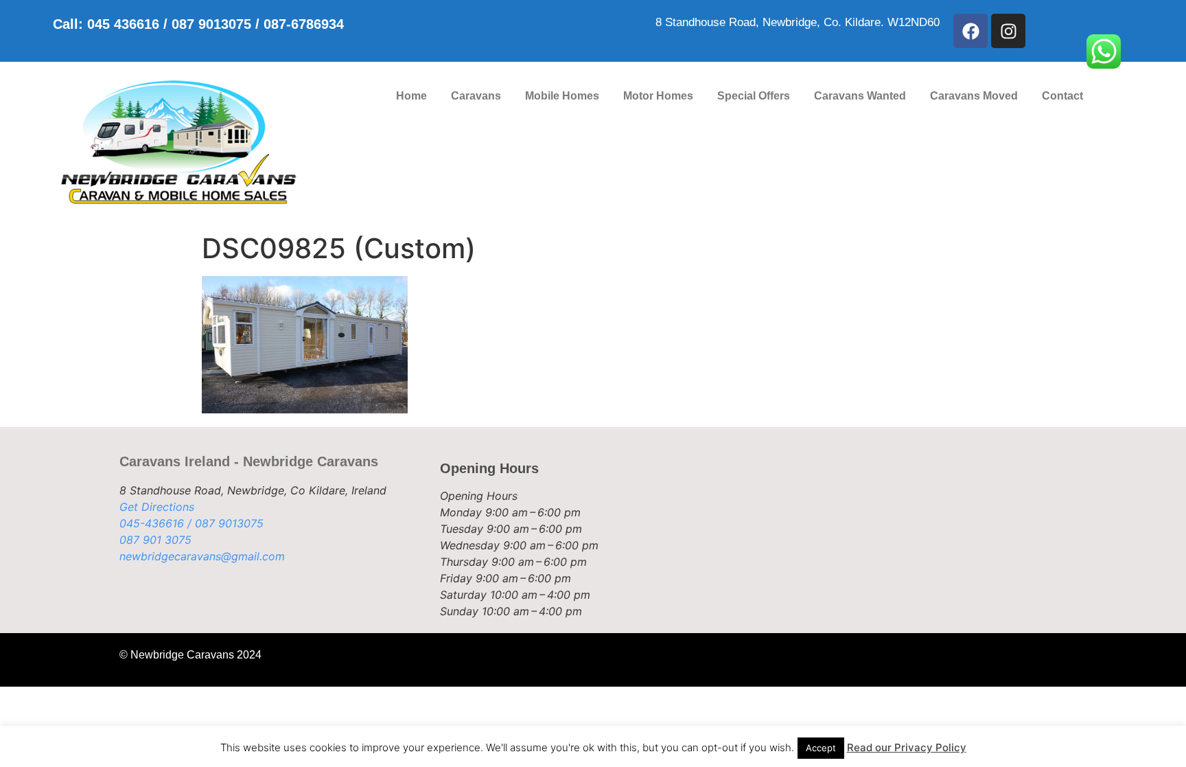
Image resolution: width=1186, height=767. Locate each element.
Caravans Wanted (860, 96)
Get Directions (156, 507)
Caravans (476, 96)
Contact (1062, 96)
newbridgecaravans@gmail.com (202, 556)
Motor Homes (658, 96)
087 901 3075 (155, 540)
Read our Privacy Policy (906, 747)
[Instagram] (1008, 31)
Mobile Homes (562, 96)
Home (411, 96)
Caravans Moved (974, 96)
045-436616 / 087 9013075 (191, 523)
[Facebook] (970, 31)
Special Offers (753, 96)
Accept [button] (821, 747)
